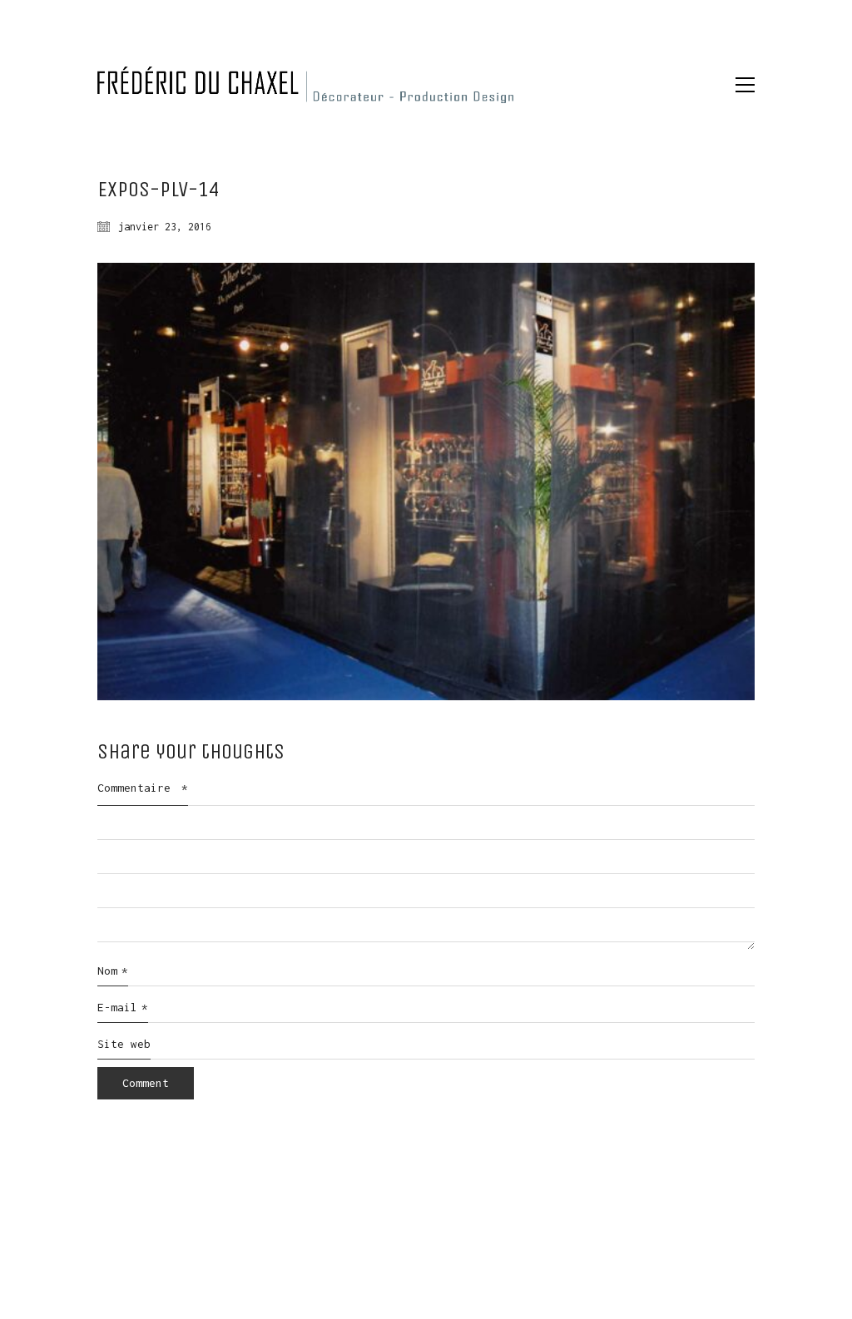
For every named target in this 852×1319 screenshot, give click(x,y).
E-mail (122, 1007)
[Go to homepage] (305, 85)
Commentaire (142, 787)
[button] (745, 84)
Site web (124, 1043)
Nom (112, 970)
